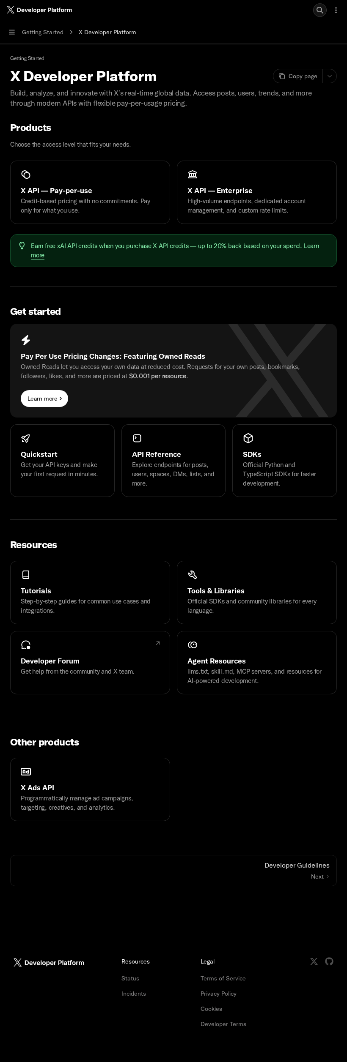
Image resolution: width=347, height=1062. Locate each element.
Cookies (211, 1008)
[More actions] (336, 10)
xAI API (67, 246)
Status (130, 978)
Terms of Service (223, 978)
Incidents (133, 993)
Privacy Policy (219, 993)
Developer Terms (223, 1024)
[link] (90, 192)
